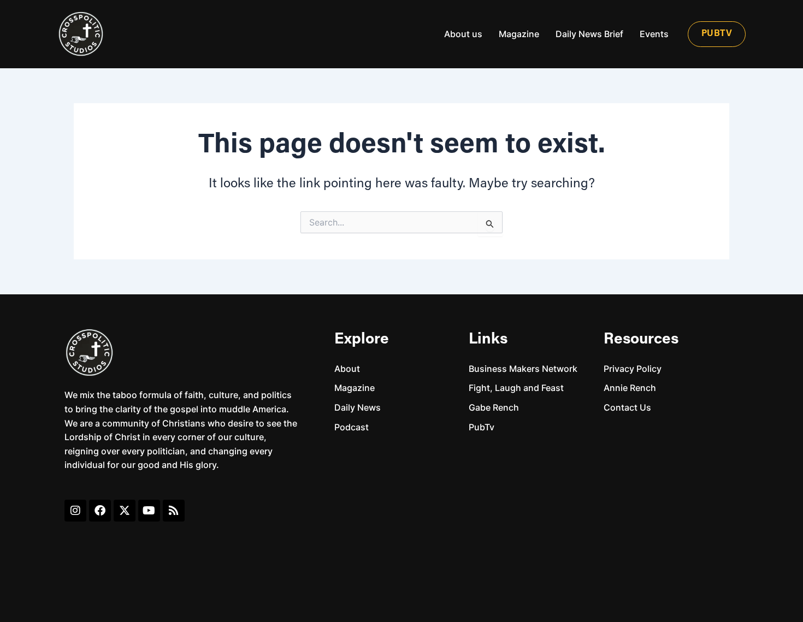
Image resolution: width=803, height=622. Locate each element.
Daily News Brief (589, 33)
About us (463, 33)
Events (654, 33)
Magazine (519, 33)
